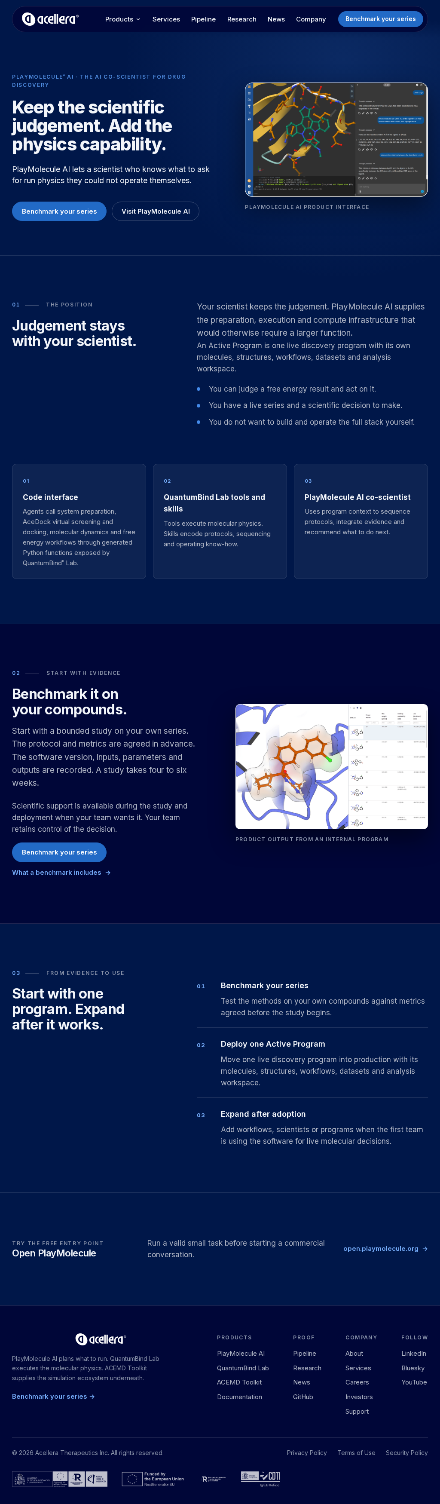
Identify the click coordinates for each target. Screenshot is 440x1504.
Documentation (239, 1397)
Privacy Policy (307, 1452)
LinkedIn (413, 1353)
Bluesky (413, 1368)
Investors (359, 1397)
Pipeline (203, 19)
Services (166, 19)
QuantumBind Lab (243, 1368)
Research (242, 19)
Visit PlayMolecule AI (156, 211)
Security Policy (407, 1452)
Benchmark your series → (53, 1396)
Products (119, 19)
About (354, 1353)
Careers (357, 1382)
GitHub (303, 1397)
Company (311, 19)
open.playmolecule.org (381, 1248)
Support (357, 1411)
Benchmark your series (380, 18)
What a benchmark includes (56, 872)
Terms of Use (356, 1452)
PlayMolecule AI (241, 1353)
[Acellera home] (50, 19)
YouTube (414, 1382)
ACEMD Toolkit (239, 1382)
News (276, 19)
